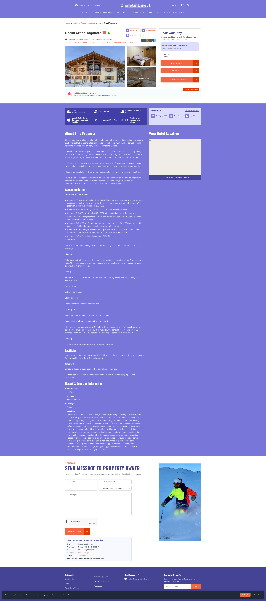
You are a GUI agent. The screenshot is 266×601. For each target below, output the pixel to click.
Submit (195, 587)
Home (67, 23)
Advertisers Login (101, 577)
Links (67, 583)
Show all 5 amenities (192, 111)
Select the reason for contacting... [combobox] (114, 488)
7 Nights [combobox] (165, 57)
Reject (257, 595)
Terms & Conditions (101, 581)
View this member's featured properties (85, 540)
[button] (195, 56)
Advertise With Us (72, 588)
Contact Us (69, 579)
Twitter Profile (83, 556)
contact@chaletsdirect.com (138, 579)
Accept (245, 595)
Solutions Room (123, 12)
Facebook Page (83, 553)
